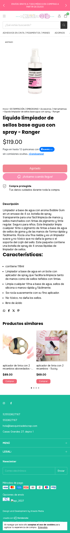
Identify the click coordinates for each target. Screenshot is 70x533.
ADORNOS (60, 33)
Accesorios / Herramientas (53, 109)
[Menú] (4, 16)
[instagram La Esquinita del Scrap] (4, 403)
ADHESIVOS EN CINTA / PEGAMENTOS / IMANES (26, 33)
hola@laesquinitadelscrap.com (20, 425)
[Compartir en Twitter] (14, 311)
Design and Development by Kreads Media (23, 511)
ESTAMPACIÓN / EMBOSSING (24, 109)
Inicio (5, 109)
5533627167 (10, 420)
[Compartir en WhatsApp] (4, 311)
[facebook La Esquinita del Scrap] (11, 403)
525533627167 (11, 414)
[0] (65, 16)
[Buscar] (63, 25)
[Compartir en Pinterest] (18, 311)
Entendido (43, 527)
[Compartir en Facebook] (9, 311)
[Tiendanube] (16, 518)
